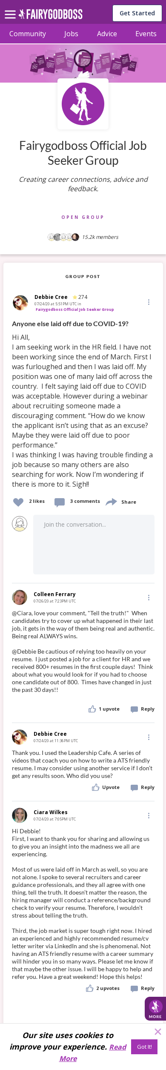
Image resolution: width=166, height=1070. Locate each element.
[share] (110, 501)
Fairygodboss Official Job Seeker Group (75, 309)
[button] (148, 301)
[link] (83, 404)
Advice (107, 33)
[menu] (11, 8)
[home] (50, 16)
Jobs (71, 33)
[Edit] (148, 301)
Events (146, 33)
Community (27, 33)
